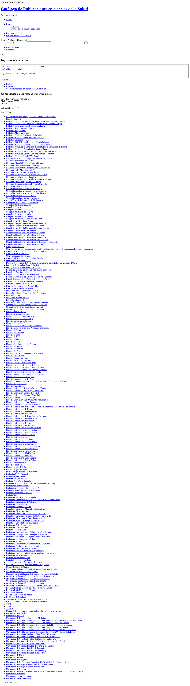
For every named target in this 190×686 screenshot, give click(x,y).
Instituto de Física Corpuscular (18, 525)
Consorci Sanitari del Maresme (18, 256)
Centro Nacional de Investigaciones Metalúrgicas (26, 191)
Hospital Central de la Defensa (18, 321)
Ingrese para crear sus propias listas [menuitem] (25, 29)
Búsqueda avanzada (14, 47)
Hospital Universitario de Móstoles (20, 421)
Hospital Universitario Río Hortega (20, 453)
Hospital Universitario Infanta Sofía (20, 435)
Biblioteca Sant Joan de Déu (17, 140)
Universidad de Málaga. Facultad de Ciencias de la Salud (29, 664)
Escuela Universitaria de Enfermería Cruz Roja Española (29, 277)
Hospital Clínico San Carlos (17, 323)
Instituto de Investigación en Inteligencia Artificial (26, 534)
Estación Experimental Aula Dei (19, 284)
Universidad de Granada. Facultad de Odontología (26, 650)
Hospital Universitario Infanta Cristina (21, 430)
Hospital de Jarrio (13, 339)
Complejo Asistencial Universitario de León (24, 219)
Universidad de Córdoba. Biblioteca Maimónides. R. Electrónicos (33, 636)
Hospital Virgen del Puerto (17, 469)
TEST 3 (9, 609)
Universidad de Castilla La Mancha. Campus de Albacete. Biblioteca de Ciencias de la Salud (44, 620)
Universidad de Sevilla (15, 674)
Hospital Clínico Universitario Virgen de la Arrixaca (27, 328)
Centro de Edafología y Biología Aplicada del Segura (28, 168)
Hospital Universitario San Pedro (19, 455)
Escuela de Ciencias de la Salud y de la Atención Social (28, 270)
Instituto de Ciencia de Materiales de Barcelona (25, 509)
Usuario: (6, 66)
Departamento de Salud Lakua (18, 260)
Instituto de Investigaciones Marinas (20, 539)
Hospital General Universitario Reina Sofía (23, 372)
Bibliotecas (10, 50)
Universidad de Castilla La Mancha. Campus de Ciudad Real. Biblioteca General (39, 625)
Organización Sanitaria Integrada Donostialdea (25, 583)
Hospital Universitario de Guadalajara (21, 418)
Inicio (8, 84)
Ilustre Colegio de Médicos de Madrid (21, 472)
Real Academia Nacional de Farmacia (21, 590)
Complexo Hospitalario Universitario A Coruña (25, 233)
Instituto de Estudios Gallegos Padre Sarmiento (25, 520)
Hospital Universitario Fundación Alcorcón (23, 428)
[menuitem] (15, 26)
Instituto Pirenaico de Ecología (18, 560)
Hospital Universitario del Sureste (20, 425)
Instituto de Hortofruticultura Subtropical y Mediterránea (29, 532)
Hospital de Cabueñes (15, 332)
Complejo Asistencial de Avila (18, 205)
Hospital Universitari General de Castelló (23, 393)
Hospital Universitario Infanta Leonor (21, 432)
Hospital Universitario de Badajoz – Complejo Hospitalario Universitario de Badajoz (40, 407)
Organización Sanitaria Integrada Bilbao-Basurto (26, 581)
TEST (8, 604)
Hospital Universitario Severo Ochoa (21, 460)
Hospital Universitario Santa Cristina (21, 458)
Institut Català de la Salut (16, 479)
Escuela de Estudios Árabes (17, 272)
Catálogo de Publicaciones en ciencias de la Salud (44, 8)
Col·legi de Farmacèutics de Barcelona (22, 202)
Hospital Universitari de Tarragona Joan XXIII (25, 390)
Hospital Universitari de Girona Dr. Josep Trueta (26, 388)
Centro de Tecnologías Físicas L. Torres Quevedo (26, 184)
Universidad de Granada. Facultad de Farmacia (25, 648)
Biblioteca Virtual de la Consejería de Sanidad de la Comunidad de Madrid (36, 147)
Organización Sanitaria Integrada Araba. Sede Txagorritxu (30, 576)
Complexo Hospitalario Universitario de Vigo (24, 244)
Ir (85, 43)
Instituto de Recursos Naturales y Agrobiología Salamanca (30, 553)
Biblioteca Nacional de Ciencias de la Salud (24, 135)
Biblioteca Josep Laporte (16, 130)
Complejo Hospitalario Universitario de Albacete (26, 223)
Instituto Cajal (12, 495)
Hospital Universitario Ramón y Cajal (21, 451)
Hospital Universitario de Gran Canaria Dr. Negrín (26, 416)
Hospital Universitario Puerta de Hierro (22, 448)
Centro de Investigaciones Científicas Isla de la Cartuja (28, 179)
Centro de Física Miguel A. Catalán (20, 170)
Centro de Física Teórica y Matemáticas (22, 172)
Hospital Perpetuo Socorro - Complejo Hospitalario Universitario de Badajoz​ (37, 381)
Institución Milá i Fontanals (17, 474)
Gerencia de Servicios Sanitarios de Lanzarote (25, 307)
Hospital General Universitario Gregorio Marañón (26, 370)
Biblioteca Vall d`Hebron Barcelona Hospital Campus (28, 142)
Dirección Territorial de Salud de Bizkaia (23, 265)
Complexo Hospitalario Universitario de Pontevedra (27, 240)
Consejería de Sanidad (15, 247)
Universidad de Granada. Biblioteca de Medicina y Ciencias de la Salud (35, 641)
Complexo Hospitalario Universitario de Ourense (26, 237)
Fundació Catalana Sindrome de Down (22, 291)
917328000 (14, 108)
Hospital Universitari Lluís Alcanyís (20, 397)
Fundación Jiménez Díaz (16, 300)
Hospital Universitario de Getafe (19, 414)
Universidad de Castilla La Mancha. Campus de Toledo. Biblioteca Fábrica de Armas (41, 629)
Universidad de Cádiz (15, 616)
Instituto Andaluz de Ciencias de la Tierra (23, 490)
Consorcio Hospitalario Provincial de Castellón (25, 258)
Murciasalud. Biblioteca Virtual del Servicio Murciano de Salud (32, 569)
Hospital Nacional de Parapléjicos (20, 376)
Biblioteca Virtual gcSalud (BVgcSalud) (22, 156)
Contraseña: (39, 66)
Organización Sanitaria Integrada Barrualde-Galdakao (28, 578)
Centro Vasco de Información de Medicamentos (25, 200)
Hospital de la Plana (14, 342)
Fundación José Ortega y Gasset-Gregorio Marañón (27, 302)
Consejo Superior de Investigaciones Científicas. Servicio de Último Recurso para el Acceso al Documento (49, 249)
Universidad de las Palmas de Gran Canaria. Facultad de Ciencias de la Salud (37, 662)
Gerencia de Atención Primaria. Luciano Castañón (26, 305)
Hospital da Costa (13, 330)
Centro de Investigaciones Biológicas (21, 177)
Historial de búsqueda (15, 35)
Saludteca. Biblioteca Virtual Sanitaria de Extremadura (28, 599)
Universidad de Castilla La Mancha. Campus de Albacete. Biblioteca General (37, 623)
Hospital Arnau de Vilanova (17, 314)
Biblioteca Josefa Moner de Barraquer (21, 128)
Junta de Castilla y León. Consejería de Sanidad (25, 562)
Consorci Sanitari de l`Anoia (17, 253)
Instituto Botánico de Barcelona (19, 493)
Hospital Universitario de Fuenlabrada (21, 411)
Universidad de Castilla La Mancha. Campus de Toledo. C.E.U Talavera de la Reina (40, 632)
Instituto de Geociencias (16, 530)
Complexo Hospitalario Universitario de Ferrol (25, 235)
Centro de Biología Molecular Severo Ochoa (24, 163)
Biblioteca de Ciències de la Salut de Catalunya (25, 126)
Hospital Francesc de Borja (17, 358)
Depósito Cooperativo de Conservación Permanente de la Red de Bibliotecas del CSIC (41, 263)
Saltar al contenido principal (12, 2)
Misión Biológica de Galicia (17, 567)
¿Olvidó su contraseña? (12, 69)
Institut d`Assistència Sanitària (18, 481)
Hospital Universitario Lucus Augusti (21, 441)
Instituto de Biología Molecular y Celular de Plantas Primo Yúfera (33, 500)
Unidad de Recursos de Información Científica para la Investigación (33, 611)
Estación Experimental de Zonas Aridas (22, 286)
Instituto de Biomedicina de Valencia (21, 502)
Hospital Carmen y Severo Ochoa (20, 316)
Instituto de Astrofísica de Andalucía (21, 497)
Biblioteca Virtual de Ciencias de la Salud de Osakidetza (29, 144)
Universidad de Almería (16, 613)
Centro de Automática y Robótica (19, 161)
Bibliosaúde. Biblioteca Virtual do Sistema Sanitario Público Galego (34, 124)
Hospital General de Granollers (19, 360)
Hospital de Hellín (13, 337)
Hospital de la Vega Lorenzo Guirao (21, 344)
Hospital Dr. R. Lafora (15, 356)
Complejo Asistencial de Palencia (19, 207)
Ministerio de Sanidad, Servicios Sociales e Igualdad (27, 565)
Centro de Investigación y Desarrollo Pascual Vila (26, 175)
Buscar (4, 40)
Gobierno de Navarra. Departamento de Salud (25, 309)
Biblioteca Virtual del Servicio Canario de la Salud (26, 149)
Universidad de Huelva (15, 655)
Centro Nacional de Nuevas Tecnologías (22, 198)
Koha (16, 683)
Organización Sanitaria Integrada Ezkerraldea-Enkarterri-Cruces (32, 585)
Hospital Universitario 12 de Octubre (21, 402)
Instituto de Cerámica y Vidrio (18, 506)
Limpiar (27, 35)
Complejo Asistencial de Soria (18, 214)
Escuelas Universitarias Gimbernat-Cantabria (24, 281)
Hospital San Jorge (14, 119)
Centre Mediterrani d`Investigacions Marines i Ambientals (29, 158)
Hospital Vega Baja (14, 465)
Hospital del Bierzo (14, 351)
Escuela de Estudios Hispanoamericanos (22, 274)
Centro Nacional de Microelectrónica (21, 195)
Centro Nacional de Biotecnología (20, 186)
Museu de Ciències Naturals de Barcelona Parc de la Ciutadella (32, 574)
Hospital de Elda (13, 335)
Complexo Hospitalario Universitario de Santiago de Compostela (32, 242)
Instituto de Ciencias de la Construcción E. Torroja (26, 513)
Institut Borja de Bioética (16, 476)
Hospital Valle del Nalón (16, 462)
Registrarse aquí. (28, 73)
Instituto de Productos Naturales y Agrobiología (25, 546)
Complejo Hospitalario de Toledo (19, 221)
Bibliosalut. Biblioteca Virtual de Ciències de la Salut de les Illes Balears (35, 121)
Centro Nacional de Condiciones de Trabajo (24, 188)
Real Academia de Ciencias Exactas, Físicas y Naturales (29, 588)
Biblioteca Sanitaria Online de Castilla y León (25, 137)
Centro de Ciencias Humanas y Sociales (22, 165)
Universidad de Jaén (14, 657)
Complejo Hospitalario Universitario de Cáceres (25, 226)
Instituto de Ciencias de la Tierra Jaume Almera (25, 518)
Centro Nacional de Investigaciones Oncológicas (26, 89)
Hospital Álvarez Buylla (16, 312)
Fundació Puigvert (13, 295)
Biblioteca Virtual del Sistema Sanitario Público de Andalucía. (31, 151)
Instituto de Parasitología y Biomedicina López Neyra (28, 544)
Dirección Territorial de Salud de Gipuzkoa (23, 267)
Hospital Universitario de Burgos (19, 409)
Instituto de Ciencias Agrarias (18, 511)
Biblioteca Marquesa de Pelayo (19, 133)
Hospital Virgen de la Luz (16, 467)
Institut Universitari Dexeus (17, 486)
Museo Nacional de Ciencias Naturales (22, 571)
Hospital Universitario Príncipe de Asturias (23, 446)
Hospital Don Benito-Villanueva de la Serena (24, 353)
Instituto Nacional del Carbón (18, 558)
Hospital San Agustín (15, 386)
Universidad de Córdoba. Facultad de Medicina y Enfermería (31, 639)
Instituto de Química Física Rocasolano (22, 548)
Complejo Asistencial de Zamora (19, 216)
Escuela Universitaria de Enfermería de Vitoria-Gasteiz (28, 279)
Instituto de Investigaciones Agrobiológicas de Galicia (28, 537)
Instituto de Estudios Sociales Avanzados (22, 523)
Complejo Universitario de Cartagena (21, 230)
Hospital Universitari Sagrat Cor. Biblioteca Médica (27, 400)
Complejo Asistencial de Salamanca (20, 209)
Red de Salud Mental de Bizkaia (19, 595)
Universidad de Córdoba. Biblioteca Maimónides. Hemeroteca (31, 634)
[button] (9, 19)
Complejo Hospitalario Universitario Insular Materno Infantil (31, 228)
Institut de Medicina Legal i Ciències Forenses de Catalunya (30, 483)
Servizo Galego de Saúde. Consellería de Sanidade (27, 602)
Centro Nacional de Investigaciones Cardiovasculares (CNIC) (31, 117)
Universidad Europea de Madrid (19, 676)
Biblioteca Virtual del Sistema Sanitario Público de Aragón (30, 154)
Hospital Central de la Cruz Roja (19, 318)
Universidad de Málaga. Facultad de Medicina (25, 667)
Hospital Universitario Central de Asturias (23, 404)
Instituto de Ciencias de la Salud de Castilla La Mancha (28, 516)
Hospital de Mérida (14, 346)
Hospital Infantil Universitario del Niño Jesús (24, 374)
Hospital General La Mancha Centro (21, 363)
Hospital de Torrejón (14, 349)
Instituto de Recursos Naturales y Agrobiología (25, 551)
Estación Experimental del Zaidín (19, 288)
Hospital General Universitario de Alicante (23, 365)
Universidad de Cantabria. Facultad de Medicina (26, 618)
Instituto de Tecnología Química (19, 555)
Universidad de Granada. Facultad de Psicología (25, 653)
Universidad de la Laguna (16, 660)
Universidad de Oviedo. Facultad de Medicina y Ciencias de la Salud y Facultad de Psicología (44, 671)
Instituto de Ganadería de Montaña (20, 527)
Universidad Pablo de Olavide (18, 678)
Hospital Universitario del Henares (20, 423)
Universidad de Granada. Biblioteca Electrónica (25, 643)
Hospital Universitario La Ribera (19, 439)
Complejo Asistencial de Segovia (19, 212)
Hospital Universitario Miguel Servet (21, 444)
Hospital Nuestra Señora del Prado (20, 379)
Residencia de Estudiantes (16, 597)
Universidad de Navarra (16, 669)
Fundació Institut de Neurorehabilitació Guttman (26, 293)
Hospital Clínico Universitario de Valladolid (24, 325)
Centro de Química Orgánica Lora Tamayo (23, 182)
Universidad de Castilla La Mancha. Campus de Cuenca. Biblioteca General (37, 627)
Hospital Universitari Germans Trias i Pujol (23, 395)
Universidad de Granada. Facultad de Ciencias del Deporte (30, 646)
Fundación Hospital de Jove (17, 298)
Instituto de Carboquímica (16, 504)
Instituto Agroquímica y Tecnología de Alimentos (26, 488)
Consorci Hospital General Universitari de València (27, 251)
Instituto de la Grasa (14, 541)
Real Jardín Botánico (14, 592)
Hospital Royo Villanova (16, 383)
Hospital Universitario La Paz (18, 437)
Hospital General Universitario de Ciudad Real (25, 367)
